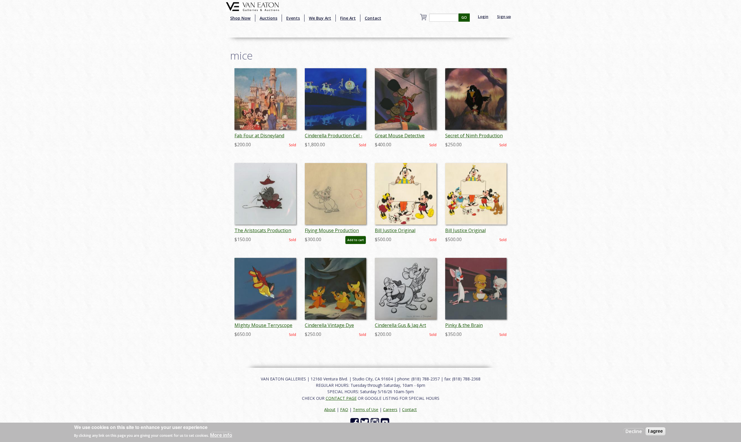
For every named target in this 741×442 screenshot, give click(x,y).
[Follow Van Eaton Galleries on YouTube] (386, 422)
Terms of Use (365, 409)
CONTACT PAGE (341, 398)
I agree (655, 431)
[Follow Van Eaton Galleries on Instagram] (375, 422)
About (329, 409)
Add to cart (355, 240)
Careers (390, 409)
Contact (373, 18)
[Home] (252, 6)
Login (483, 16)
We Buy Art (320, 18)
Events (293, 18)
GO (464, 17)
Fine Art (348, 18)
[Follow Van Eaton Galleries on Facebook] (355, 422)
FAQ (344, 409)
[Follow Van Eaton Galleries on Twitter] (365, 422)
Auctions (268, 18)
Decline (634, 431)
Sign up (504, 16)
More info (221, 435)
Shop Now (240, 18)
